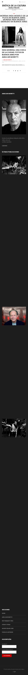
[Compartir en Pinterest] (20, 70)
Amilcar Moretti (7, 59)
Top (14, 671)
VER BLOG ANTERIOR (7, 632)
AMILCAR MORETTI (7, 617)
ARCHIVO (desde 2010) (7, 46)
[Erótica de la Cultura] (14, 7)
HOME (3, 613)
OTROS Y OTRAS (6, 624)
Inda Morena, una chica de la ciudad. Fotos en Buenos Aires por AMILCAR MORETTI (14, 53)
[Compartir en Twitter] (15, 70)
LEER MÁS (4, 145)
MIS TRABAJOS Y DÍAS (7, 621)
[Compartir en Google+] (18, 70)
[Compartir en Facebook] (13, 70)
